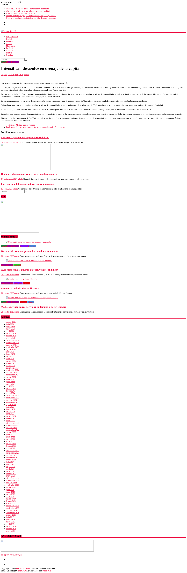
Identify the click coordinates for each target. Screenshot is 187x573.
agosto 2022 (11, 432)
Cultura (9, 43)
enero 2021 (10, 476)
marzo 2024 (11, 388)
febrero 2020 (11, 501)
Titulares (32, 246)
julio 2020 (10, 490)
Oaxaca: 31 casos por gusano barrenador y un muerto (27, 9)
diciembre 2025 (12, 340)
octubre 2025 (11, 345)
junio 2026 (10, 326)
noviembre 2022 (12, 425)
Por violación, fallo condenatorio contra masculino (27, 184)
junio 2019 (10, 519)
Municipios (10, 46)
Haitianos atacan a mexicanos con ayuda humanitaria (29, 174)
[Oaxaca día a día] (93, 31)
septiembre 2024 (12, 375)
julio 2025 (10, 352)
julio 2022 (10, 434)
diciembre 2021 (12, 450)
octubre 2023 (11, 400)
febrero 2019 (11, 529)
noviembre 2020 (12, 480)
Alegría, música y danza (20, 125)
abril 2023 (10, 414)
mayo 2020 (10, 494)
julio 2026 (10, 324)
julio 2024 (10, 379)
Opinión (9, 55)
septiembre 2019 (12, 512)
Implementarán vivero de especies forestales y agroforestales (35, 127)
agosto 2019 (11, 515)
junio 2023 (10, 409)
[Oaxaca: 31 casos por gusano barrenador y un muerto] (28, 242)
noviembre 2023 (12, 398)
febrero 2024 (11, 391)
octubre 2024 (11, 372)
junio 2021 (10, 464)
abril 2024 (10, 386)
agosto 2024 (11, 377)
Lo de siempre (12, 48)
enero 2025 (10, 365)
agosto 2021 (11, 460)
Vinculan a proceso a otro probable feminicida (25, 137)
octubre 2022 (11, 427)
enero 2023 (10, 421)
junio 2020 (10, 492)
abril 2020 (10, 496)
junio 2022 (10, 437)
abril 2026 (10, 331)
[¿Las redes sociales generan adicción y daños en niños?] (29, 260)
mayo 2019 (10, 522)
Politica (9, 53)
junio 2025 (10, 354)
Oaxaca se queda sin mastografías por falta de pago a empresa (31, 18)
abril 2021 (10, 469)
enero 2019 (10, 531)
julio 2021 (10, 462)
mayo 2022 (10, 439)
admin (26, 75)
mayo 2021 (10, 467)
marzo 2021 (11, 471)
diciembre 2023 (12, 395)
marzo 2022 (11, 444)
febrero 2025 (11, 363)
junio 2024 (10, 382)
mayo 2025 (10, 356)
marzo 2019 (11, 526)
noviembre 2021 (12, 453)
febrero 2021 (11, 473)
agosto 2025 (11, 349)
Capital (9, 39)
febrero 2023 (11, 418)
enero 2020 (10, 503)
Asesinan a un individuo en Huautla (20, 13)
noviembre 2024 (12, 370)
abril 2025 (10, 359)
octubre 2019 (11, 510)
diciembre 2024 (12, 368)
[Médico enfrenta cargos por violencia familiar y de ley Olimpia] (32, 297)
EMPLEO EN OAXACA (11, 555)
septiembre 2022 (12, 430)
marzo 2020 (11, 499)
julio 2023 (10, 407)
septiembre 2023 (12, 402)
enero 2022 (10, 448)
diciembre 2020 (12, 478)
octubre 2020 (11, 483)
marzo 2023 (11, 416)
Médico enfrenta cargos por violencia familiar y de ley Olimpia (31, 16)
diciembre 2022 (12, 423)
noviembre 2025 (12, 343)
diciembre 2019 (12, 506)
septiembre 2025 (12, 347)
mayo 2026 (10, 329)
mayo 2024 (10, 384)
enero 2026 (10, 338)
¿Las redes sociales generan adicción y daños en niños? (28, 11)
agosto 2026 (11, 322)
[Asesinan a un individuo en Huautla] (21, 279)
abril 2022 (10, 441)
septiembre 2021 (12, 457)
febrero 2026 (11, 336)
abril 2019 (10, 524)
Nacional (9, 50)
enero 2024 (10, 393)
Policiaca (9, 41)
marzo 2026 (11, 333)
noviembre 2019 (12, 508)
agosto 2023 (11, 405)
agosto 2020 (11, 487)
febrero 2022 (11, 446)
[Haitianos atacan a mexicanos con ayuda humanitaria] (26, 169)
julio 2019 (10, 517)
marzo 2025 (11, 361)
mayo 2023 (10, 411)
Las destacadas (12, 37)
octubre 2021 (11, 455)
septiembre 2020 (12, 485)
